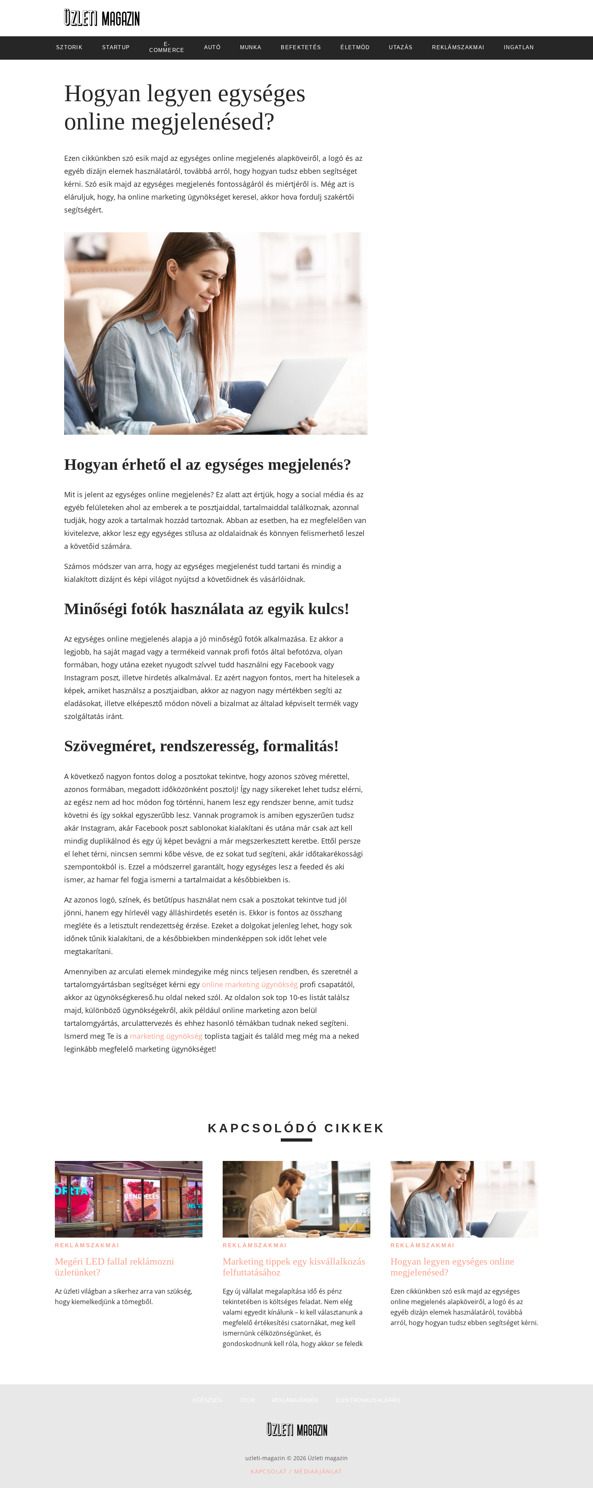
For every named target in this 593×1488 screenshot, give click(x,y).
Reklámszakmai (87, 1245)
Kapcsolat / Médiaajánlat (296, 1471)
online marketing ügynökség (250, 984)
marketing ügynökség (166, 1036)
